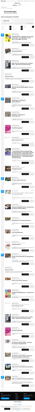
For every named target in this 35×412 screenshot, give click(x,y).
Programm (16, 399)
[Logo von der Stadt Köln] (3, 1)
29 (30, 23)
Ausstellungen (17, 397)
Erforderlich (16, 404)
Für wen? (3, 26)
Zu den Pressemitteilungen (5, 398)
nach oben (32, 70)
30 (31, 23)
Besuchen (5, 8)
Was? (25, 26)
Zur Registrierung (27, 398)
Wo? (13, 26)
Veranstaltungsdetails (25, 70)
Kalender (16, 398)
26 (27, 23)
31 (32, 23)
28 (29, 23)
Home (1, 8)
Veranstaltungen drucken (31, 30)
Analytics (20, 404)
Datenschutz (17, 410)
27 (28, 23)
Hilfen (19, 1)
